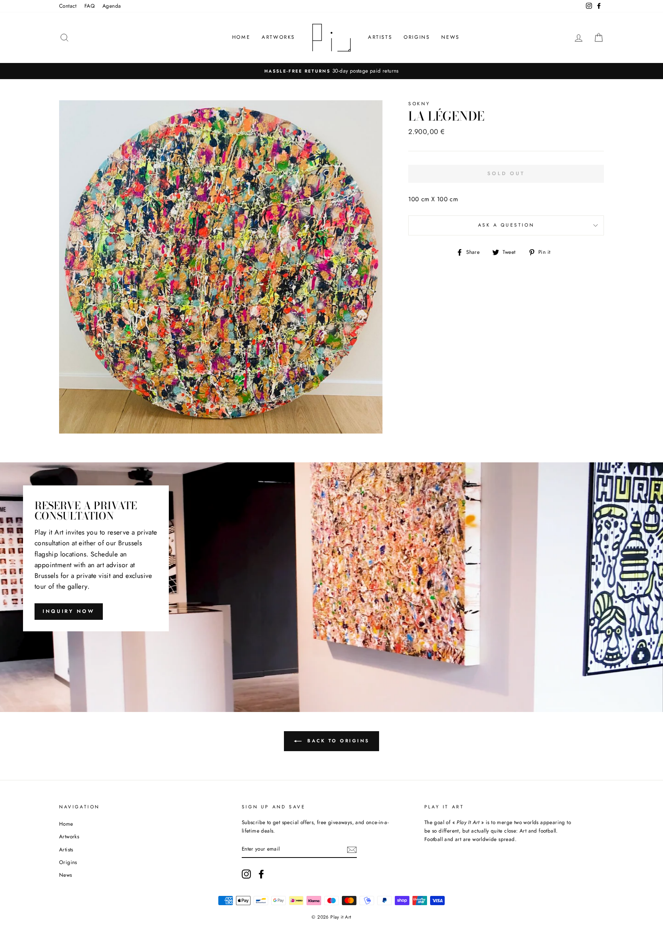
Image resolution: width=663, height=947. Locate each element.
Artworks (278, 37)
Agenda (111, 6)
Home (241, 37)
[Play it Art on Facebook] (261, 874)
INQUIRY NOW (69, 611)
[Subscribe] (352, 849)
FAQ (89, 6)
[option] (331, 71)
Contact (68, 6)
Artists (380, 37)
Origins (417, 37)
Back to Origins (337, 740)
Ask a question (506, 225)
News (450, 37)
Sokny (419, 103)
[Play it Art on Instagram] (246, 874)
